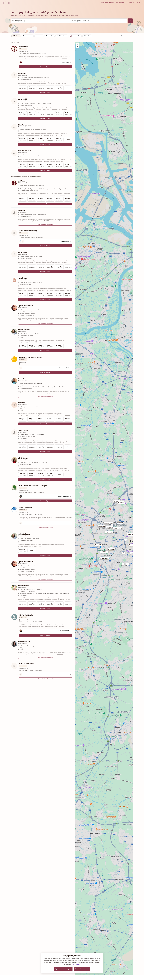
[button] (127, 564)
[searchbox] (40, 21)
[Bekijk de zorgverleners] (45, 523)
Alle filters (17, 36)
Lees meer (64, 58)
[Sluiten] (101, 955)
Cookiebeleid (76, 964)
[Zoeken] (130, 20)
